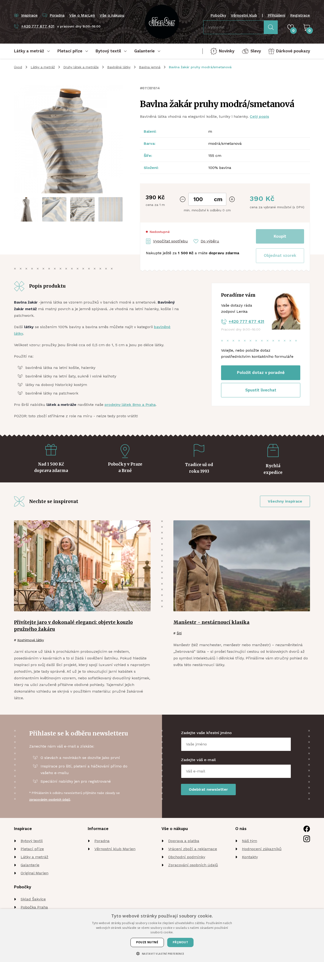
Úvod (18, 67)
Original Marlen (34, 873)
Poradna (102, 841)
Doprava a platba (183, 841)
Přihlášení (276, 15)
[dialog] (162, 935)
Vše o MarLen (82, 15)
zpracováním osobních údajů (49, 799)
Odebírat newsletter (208, 789)
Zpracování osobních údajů (193, 865)
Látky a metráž (43, 67)
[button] (280, 255)
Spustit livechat (260, 390)
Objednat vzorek (280, 255)
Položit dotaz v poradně (261, 372)
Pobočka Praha (34, 907)
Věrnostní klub (244, 15)
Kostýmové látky (30, 640)
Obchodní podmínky (186, 857)
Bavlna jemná (149, 67)
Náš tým (249, 841)
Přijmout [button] (180, 942)
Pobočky (218, 15)
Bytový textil (32, 841)
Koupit (280, 236)
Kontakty (250, 857)
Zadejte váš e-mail (198, 760)
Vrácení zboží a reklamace (192, 849)
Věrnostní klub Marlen (114, 849)
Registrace (300, 15)
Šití (179, 633)
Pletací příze (32, 849)
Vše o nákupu (112, 15)
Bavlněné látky (118, 67)
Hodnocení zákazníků (262, 849)
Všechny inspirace (285, 501)
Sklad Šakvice (33, 899)
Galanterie (30, 865)
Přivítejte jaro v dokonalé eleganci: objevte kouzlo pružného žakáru (73, 625)
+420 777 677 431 (246, 321)
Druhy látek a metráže (81, 67)
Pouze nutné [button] (147, 942)
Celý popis (259, 116)
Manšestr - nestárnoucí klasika (211, 622)
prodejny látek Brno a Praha (130, 404)
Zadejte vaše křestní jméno (206, 733)
